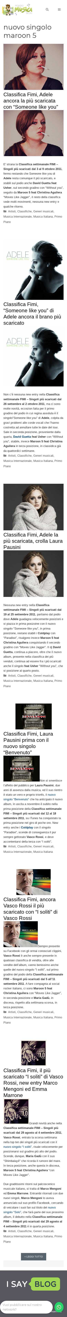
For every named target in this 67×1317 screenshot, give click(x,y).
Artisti (12, 211)
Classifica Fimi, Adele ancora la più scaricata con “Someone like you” (30, 101)
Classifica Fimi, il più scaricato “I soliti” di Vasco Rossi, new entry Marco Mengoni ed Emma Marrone (33, 1083)
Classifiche (24, 211)
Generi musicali (43, 211)
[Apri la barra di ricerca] (47, 9)
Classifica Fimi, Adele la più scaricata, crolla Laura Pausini (33, 541)
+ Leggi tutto (33, 1256)
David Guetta (22, 436)
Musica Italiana (43, 216)
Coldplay (27, 827)
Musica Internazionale (17, 216)
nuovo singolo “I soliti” (17, 1146)
